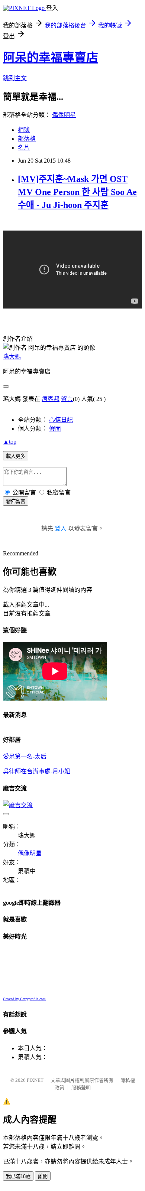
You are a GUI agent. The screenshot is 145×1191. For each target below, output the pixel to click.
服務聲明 (81, 1087)
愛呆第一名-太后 (24, 756)
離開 (43, 1176)
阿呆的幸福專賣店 (50, 57)
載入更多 (15, 456)
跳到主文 (15, 78)
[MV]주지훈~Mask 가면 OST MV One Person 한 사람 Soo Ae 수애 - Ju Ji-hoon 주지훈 (77, 192)
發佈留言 (15, 501)
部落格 (27, 139)
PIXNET (35, 1080)
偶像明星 (64, 115)
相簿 (24, 130)
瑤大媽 (12, 356)
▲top (9, 441)
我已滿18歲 (18, 1176)
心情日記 (61, 420)
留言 (67, 399)
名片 (24, 147)
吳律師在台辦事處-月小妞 (36, 771)
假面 (55, 428)
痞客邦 (50, 399)
